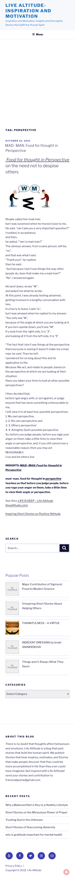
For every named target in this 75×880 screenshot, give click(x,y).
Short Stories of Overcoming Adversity (30, 827)
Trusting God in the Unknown (24, 819)
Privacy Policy (13, 865)
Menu (39, 34)
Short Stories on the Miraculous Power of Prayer (36, 812)
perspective (53, 478)
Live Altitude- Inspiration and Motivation (28, 11)
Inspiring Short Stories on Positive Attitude (33, 513)
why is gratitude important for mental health (33, 834)
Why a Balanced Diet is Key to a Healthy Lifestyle (36, 805)
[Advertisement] (37, 85)
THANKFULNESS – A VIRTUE (41, 623)
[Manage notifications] (66, 872)
